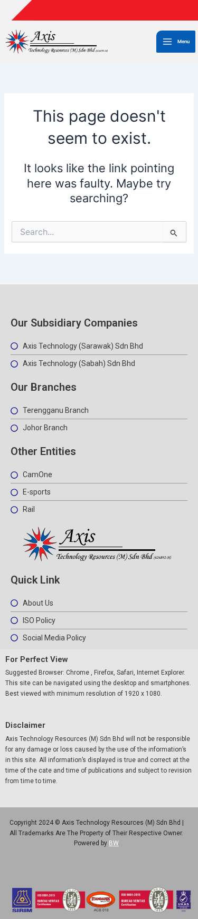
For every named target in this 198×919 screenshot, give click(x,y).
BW (114, 843)
